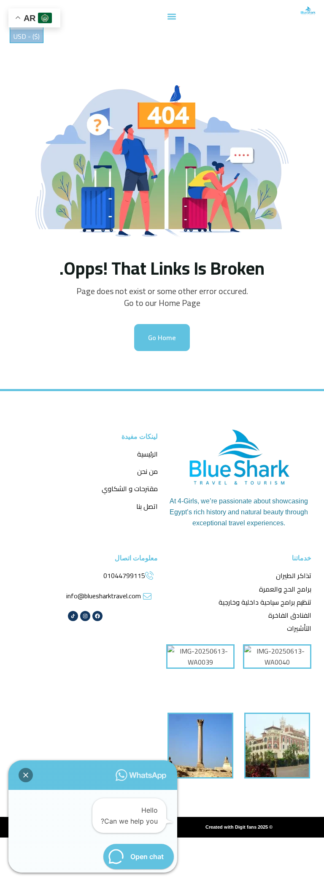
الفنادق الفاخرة (289, 615)
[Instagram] (85, 616)
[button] (172, 16)
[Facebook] (97, 616)
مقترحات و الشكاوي (130, 488)
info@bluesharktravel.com (103, 595)
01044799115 (124, 575)
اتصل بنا (147, 506)
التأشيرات (299, 628)
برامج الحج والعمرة (285, 589)
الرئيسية (147, 454)
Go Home (162, 337)
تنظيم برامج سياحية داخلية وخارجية (265, 602)
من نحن (147, 471)
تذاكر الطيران (293, 575)
